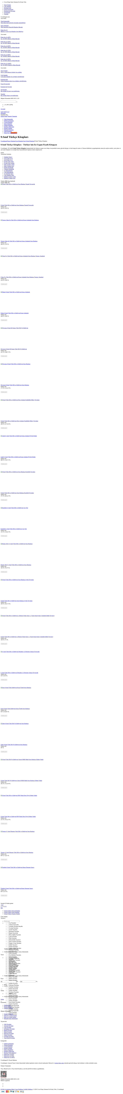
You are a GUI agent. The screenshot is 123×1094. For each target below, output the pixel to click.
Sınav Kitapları (11, 141)
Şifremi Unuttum (8, 1008)
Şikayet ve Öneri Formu (10, 1015)
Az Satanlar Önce (8, 173)
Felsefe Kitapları (8, 1045)
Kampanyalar (7, 8)
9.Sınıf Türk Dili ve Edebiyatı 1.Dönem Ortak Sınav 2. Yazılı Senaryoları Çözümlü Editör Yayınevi (27, 636)
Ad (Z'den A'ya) (8, 160)
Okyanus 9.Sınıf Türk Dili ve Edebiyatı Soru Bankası (15, 385)
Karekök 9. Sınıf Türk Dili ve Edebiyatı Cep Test (14, 529)
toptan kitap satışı (59, 1063)
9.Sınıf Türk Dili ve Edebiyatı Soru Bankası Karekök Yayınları (17, 493)
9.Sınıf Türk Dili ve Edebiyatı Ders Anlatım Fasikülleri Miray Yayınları (19, 421)
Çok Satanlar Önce (9, 175)
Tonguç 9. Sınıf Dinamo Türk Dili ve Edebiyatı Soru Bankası (17, 852)
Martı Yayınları (8, 1032)
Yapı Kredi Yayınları (9, 1038)
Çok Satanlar (7, 6)
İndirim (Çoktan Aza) (9, 178)
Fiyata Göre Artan (9, 161)
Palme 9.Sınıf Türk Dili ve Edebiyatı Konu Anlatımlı (15, 313)
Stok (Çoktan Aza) (9, 166)
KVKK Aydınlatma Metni (7, 1089)
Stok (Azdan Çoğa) (9, 164)
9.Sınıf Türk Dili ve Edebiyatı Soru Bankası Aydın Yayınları (16, 600)
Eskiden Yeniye (8, 157)
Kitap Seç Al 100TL (9, 1057)
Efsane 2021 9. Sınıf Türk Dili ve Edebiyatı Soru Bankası (16, 565)
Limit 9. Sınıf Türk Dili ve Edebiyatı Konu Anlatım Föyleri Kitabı (18, 457)
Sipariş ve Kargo (8, 1014)
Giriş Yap (3, 112)
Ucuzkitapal (4, 141)
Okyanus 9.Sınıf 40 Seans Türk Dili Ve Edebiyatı (14, 349)
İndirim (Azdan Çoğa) (10, 176)
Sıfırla (2, 999)
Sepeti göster (4, 116)
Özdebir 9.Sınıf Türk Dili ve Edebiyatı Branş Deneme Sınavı (17, 888)
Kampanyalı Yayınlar (9, 11)
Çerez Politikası (19, 1089)
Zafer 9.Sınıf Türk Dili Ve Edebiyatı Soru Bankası (14, 744)
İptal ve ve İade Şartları (10, 1017)
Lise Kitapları (19, 141)
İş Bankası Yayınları (9, 1029)
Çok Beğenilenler (8, 172)
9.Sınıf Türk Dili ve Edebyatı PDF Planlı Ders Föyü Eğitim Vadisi (18, 816)
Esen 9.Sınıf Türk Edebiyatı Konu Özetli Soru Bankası (15, 708)
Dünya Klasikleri (8, 1049)
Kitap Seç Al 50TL (9, 1054)
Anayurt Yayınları (8, 1026)
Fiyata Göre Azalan (9, 163)
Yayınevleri (7, 12)
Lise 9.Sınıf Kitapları (28, 141)
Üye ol (7, 112)
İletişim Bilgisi (8, 1007)
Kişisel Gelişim (8, 1048)
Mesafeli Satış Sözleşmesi (11, 1018)
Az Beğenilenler (8, 170)
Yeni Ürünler (7, 5)
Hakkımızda (7, 1005)
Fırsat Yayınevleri (8, 9)
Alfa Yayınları (7, 1024)
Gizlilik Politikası (28, 1089)
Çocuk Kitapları (8, 1046)
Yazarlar (6, 14)
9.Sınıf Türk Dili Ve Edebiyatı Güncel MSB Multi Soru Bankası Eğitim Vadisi (21, 780)
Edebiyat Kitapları (9, 1043)
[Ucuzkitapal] (1, 100)
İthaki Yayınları (8, 1030)
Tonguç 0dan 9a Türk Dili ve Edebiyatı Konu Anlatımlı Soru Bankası (19, 241)
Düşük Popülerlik (8, 167)
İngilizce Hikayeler (9, 1051)
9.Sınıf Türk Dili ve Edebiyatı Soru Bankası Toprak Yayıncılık (17, 205)
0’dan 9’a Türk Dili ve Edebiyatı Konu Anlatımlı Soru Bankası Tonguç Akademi (22, 277)
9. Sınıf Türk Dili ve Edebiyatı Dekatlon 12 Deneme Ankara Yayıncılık (19, 672)
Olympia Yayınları (9, 1036)
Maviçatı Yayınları (9, 1033)
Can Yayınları (7, 1027)
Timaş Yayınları (8, 1035)
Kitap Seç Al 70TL (9, 1056)
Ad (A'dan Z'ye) (8, 158)
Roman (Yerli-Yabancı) (10, 1052)
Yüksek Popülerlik (9, 169)
